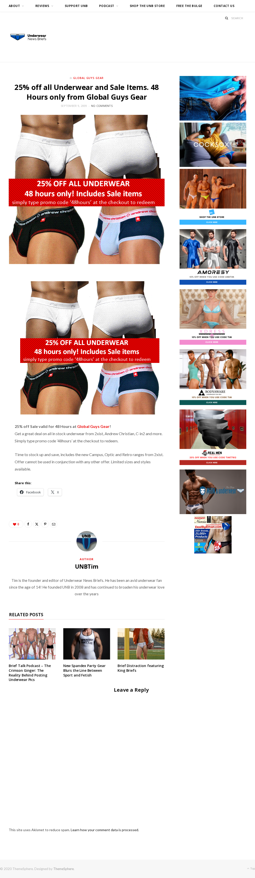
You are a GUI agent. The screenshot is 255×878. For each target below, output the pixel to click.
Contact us (224, 6)
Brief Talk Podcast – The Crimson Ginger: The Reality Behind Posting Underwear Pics (30, 672)
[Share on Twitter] (36, 524)
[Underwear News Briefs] (31, 37)
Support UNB (76, 6)
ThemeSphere (63, 869)
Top (252, 868)
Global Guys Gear (88, 78)
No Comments (102, 106)
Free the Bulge (189, 6)
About (14, 6)
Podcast (106, 6)
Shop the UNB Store (147, 6)
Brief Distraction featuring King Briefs (141, 668)
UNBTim (86, 566)
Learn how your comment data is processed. (105, 830)
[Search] (226, 18)
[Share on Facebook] (28, 524)
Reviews (42, 6)
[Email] (53, 524)
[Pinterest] (45, 524)
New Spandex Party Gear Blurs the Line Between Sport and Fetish (84, 670)
